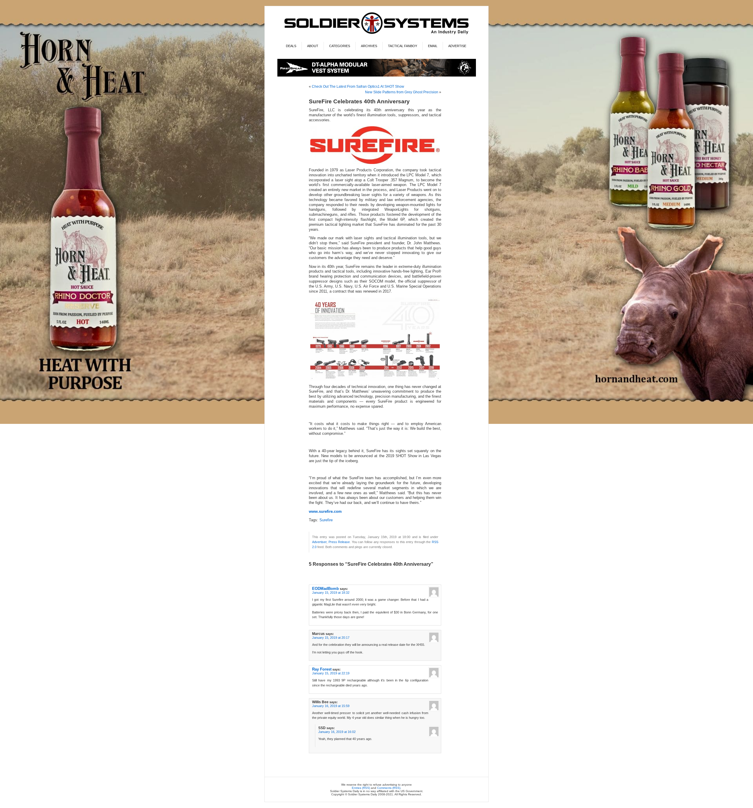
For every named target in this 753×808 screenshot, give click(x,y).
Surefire (326, 520)
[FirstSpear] (376, 75)
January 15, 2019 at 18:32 (330, 592)
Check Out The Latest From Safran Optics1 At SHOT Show (358, 86)
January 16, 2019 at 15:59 (330, 706)
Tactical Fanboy (402, 46)
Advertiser (319, 542)
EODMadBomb (325, 588)
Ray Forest (321, 669)
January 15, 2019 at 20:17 (330, 637)
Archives (369, 46)
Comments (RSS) (388, 787)
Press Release (339, 542)
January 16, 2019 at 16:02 (337, 732)
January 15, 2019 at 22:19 (330, 673)
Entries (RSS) (361, 787)
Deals (291, 46)
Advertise (457, 46)
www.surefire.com (325, 512)
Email (432, 46)
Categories (339, 46)
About (312, 46)
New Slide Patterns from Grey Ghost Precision (401, 92)
